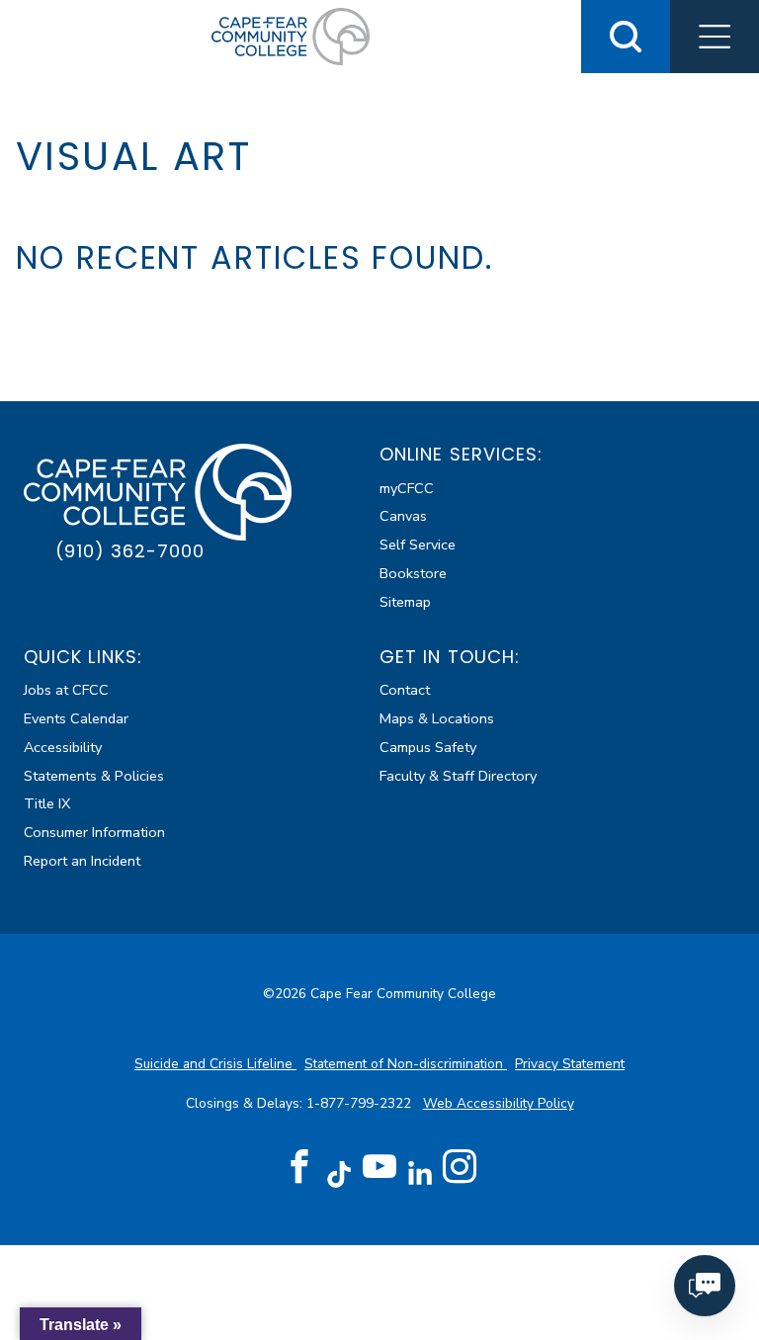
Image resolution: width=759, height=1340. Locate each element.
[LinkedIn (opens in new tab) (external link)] (419, 1173)
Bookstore (413, 573)
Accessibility (63, 747)
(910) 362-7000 (130, 551)
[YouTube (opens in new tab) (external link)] (379, 1167)
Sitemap (405, 602)
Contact (405, 690)
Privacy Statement (570, 1063)
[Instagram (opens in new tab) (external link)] (459, 1167)
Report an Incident (82, 861)
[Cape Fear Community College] (290, 35)
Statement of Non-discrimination (405, 1063)
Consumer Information (94, 832)
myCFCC (407, 488)
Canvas (403, 516)
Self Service (418, 544)
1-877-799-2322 (360, 1103)
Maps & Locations (437, 718)
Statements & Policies (94, 776)
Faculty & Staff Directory (458, 776)
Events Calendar (76, 718)
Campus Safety (428, 747)
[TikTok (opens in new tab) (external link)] (339, 1173)
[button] (714, 36)
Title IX (47, 803)
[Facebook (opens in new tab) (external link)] (299, 1167)
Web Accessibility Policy (498, 1103)
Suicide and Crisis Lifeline (215, 1063)
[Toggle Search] (625, 36)
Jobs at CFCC (66, 690)
